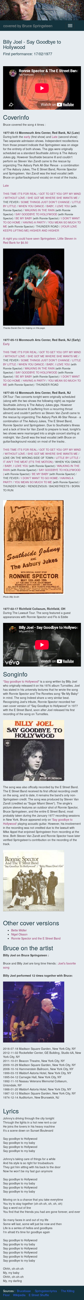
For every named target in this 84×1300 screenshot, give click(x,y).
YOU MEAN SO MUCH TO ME (33, 482)
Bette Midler (19, 930)
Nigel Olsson (19, 934)
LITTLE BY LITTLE (67, 458)
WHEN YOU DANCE (31, 206)
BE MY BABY (23, 218)
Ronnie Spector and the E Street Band (36, 938)
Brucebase (24, 1291)
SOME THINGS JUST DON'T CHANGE (45, 202)
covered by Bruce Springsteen (27, 25)
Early (6, 344)
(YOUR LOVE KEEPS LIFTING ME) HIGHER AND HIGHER (40, 228)
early (27, 137)
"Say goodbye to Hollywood (20, 681)
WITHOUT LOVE (15, 198)
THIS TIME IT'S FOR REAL (20, 194)
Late (54, 137)
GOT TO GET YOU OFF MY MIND (60, 194)
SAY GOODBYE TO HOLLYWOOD (36, 214)
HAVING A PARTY (34, 222)
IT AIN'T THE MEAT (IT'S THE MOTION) (28, 462)
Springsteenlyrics (46, 1291)
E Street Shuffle (39, 1295)
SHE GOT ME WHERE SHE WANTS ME (53, 198)
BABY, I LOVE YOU (58, 206)
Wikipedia (19, 1295)
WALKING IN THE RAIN (40, 210)
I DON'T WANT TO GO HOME (39, 478)
